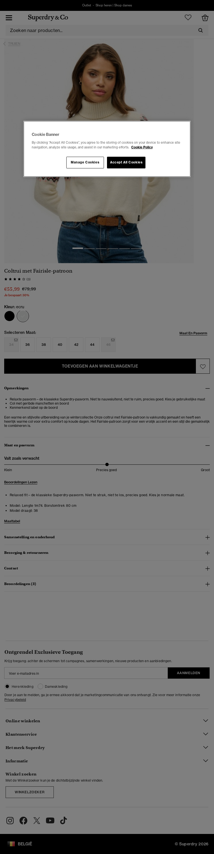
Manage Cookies (85, 162)
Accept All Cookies (126, 162)
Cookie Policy (142, 147)
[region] (107, 149)
